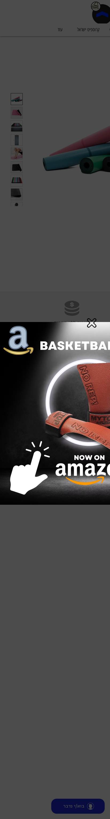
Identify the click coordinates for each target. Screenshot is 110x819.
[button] (91, 323)
